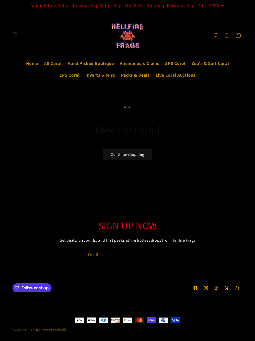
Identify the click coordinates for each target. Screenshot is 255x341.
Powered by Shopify (53, 329)
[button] (216, 35)
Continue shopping (127, 154)
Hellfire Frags (31, 329)
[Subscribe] (166, 255)
